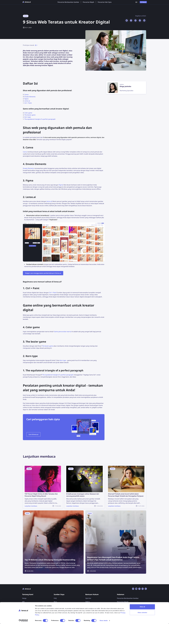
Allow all (142, 606)
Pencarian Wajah (88, 2)
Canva (26, 94)
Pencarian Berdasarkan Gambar (68, 2)
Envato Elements (29, 97)
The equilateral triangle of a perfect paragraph (39, 119)
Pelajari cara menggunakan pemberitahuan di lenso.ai (43, 273)
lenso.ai (49, 201)
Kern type (27, 117)
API (23, 602)
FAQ (55, 598)
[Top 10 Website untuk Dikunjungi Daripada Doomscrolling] (53, 542)
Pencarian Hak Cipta (104, 2)
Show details (104, 620)
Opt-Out (88, 598)
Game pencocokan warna (62, 332)
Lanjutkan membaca (30, 465)
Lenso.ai (27, 101)
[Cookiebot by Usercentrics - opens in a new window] (23, 620)
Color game (28, 113)
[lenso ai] (26, 2)
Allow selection (142, 612)
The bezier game (29, 115)
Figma (26, 99)
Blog (55, 602)
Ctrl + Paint (28, 103)
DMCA (87, 602)
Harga (24, 598)
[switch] (62, 620)
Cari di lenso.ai (33, 434)
